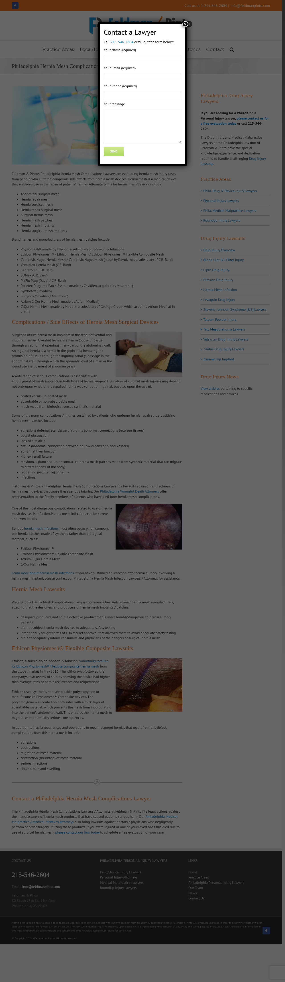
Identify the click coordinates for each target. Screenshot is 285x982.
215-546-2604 (122, 42)
